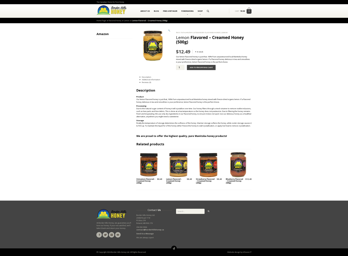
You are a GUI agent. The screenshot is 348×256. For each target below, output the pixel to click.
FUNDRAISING (187, 11)
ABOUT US (145, 11)
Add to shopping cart (201, 67)
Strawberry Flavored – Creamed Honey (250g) (205, 181)
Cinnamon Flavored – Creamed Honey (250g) (145, 181)
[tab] (197, 77)
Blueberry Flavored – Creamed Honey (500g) (234, 181)
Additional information (151, 79)
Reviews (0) (146, 82)
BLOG (156, 11)
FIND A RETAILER (170, 11)
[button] (169, 30)
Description (146, 77)
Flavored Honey (115, 20)
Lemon (127, 20)
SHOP (200, 11)
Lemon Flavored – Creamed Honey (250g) (174, 181)
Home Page (101, 20)
